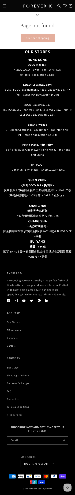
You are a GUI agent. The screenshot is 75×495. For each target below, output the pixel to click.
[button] (4, 6)
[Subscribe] (64, 440)
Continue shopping (37, 38)
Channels (12, 337)
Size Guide (13, 367)
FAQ (9, 391)
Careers (11, 345)
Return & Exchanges (18, 383)
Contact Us (13, 399)
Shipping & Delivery (18, 375)
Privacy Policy (14, 414)
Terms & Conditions (18, 406)
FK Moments (14, 330)
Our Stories (13, 322)
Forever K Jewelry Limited (40, 488)
